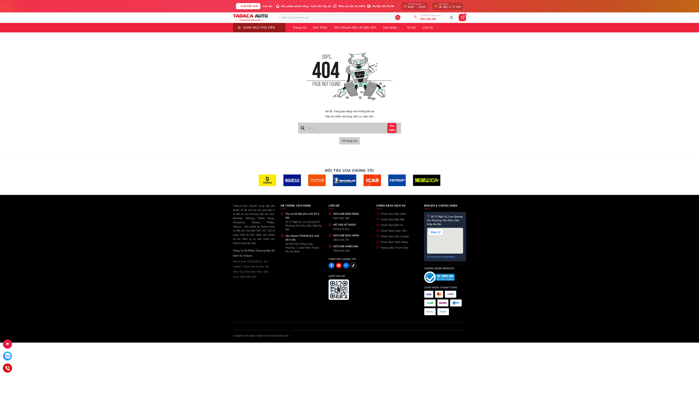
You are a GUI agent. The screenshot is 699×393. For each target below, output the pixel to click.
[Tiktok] (353, 265)
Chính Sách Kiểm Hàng (394, 242)
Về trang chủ (349, 140)
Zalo (346, 265)
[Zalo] (8, 356)
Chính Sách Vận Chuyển (395, 236)
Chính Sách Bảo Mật (392, 219)
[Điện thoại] (8, 368)
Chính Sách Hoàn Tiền (394, 230)
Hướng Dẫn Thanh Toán (395, 247)
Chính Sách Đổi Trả (392, 225)
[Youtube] (339, 265)
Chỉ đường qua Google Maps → (442, 257)
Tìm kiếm (392, 128)
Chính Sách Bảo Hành (393, 213)
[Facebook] (331, 265)
